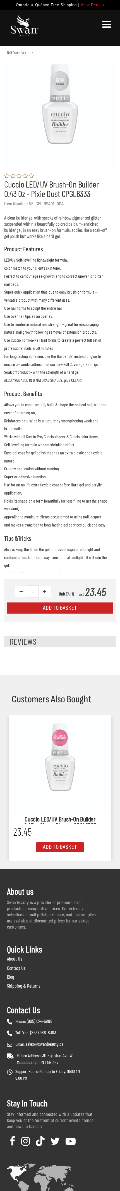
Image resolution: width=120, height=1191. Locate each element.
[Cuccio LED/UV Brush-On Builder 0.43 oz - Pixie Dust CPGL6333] (60, 62)
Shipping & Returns (23, 986)
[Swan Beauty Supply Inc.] (23, 27)
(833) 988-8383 (43, 1032)
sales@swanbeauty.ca (44, 1044)
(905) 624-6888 (39, 1021)
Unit (62, 593)
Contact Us (16, 968)
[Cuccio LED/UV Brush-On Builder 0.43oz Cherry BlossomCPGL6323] (60, 766)
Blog (10, 977)
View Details (92, 5)
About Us (14, 959)
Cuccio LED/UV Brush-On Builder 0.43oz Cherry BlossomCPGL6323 (60, 820)
